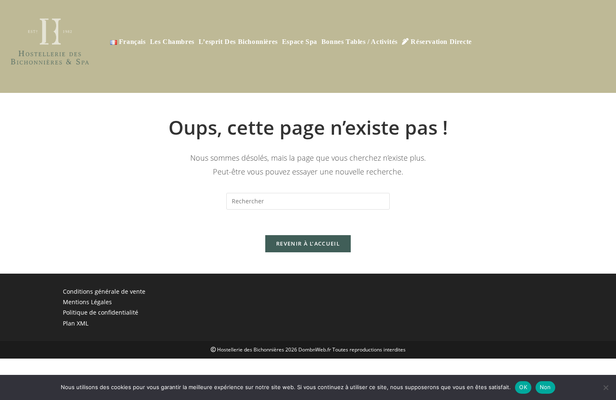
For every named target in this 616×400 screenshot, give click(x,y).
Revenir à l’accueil (308, 243)
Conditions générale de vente (104, 291)
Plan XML (75, 323)
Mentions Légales (87, 302)
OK (523, 387)
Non (545, 387)
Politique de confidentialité (100, 312)
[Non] (605, 387)
